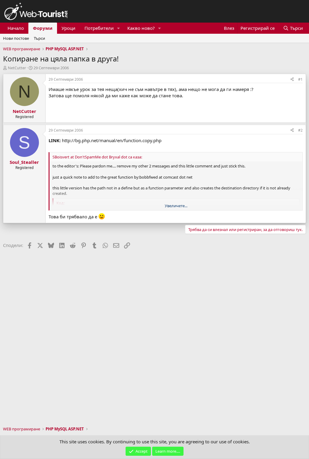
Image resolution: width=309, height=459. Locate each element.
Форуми (43, 28)
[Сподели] (292, 79)
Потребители (99, 28)
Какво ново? (141, 28)
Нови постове (16, 38)
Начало (16, 28)
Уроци (68, 28)
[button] (118, 28)
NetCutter (17, 67)
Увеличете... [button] (176, 205)
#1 (300, 79)
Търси (39, 38)
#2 (300, 130)
